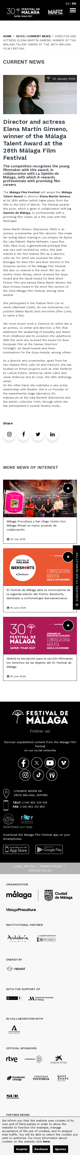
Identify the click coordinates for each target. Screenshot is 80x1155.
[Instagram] (9, 434)
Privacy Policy (51, 866)
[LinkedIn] (52, 434)
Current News (39, 36)
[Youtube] (50, 763)
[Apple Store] (16, 849)
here (46, 1141)
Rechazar (41, 1149)
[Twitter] (38, 434)
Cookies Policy (40, 870)
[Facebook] (23, 434)
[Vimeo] (63, 763)
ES (67, 3)
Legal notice (24, 866)
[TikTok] (38, 775)
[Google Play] (49, 849)
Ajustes (60, 1149)
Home (7, 36)
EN (74, 3)
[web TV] (51, 775)
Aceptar (21, 1149)
